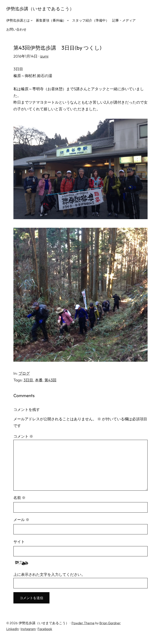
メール (21, 519)
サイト (19, 541)
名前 (19, 497)
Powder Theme (83, 623)
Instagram (28, 629)
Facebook (45, 629)
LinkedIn (12, 629)
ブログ (24, 373)
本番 (39, 380)
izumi (44, 56)
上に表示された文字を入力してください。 (49, 574)
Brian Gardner (110, 623)
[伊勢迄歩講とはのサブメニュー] (32, 20)
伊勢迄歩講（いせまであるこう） (40, 8)
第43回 (50, 380)
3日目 (28, 380)
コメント (23, 436)
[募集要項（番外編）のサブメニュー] (68, 20)
